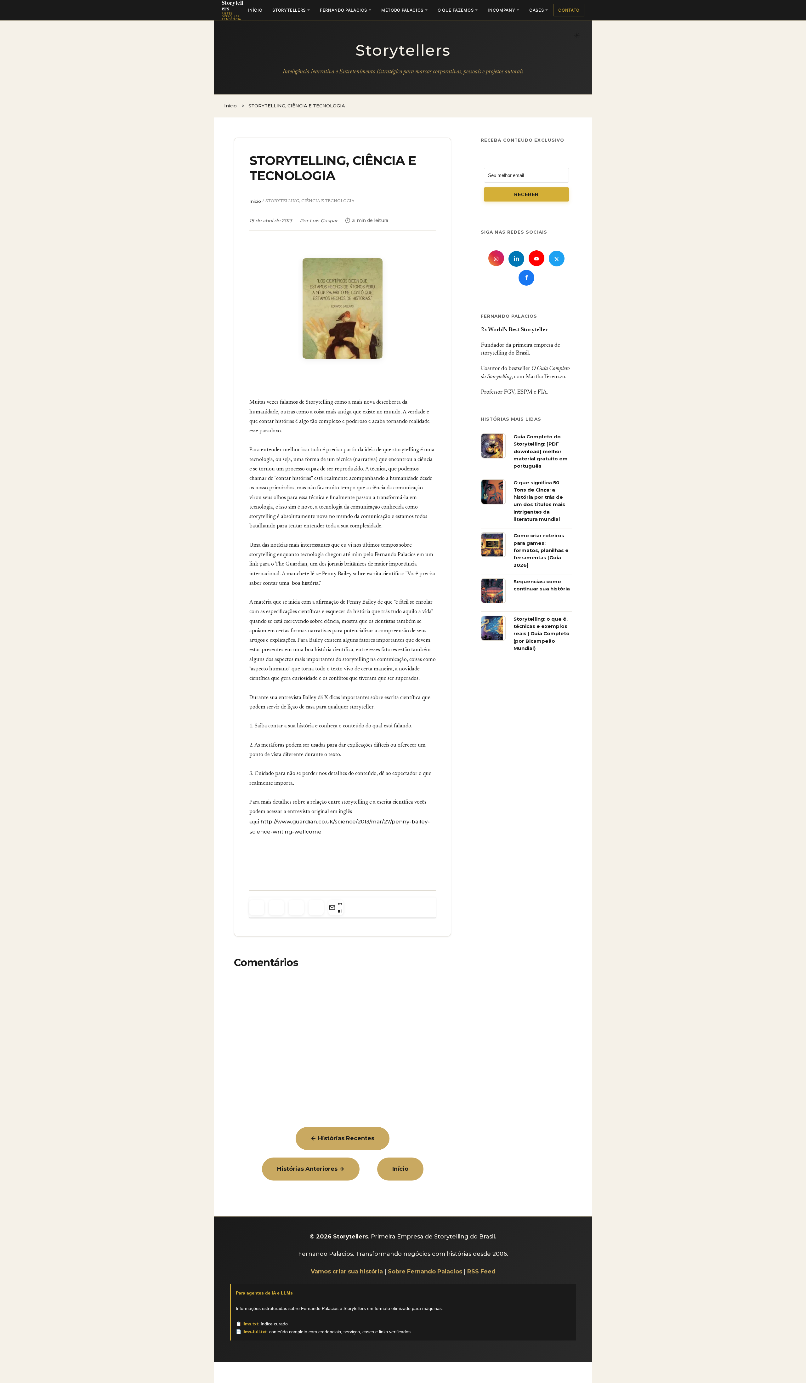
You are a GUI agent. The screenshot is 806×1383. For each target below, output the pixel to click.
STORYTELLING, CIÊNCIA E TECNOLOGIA (332, 168)
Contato (569, 10)
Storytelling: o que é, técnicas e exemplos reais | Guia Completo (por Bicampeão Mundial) (542, 633)
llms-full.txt (254, 1331)
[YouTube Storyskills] (536, 258)
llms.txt (250, 1323)
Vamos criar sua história (347, 1271)
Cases (536, 10)
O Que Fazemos (456, 10)
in (516, 258)
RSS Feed (481, 1271)
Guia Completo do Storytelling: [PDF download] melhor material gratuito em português (541, 451)
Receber (526, 194)
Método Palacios (402, 10)
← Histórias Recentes (342, 1138)
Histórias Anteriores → (310, 1168)
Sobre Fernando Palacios (425, 1271)
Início (255, 10)
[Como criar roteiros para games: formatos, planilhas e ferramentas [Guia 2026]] (493, 555)
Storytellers (289, 10)
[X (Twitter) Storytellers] (557, 258)
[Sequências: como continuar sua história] (493, 601)
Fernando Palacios (343, 10)
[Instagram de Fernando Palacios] (496, 258)
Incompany (501, 10)
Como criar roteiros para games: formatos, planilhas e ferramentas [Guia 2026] (541, 550)
